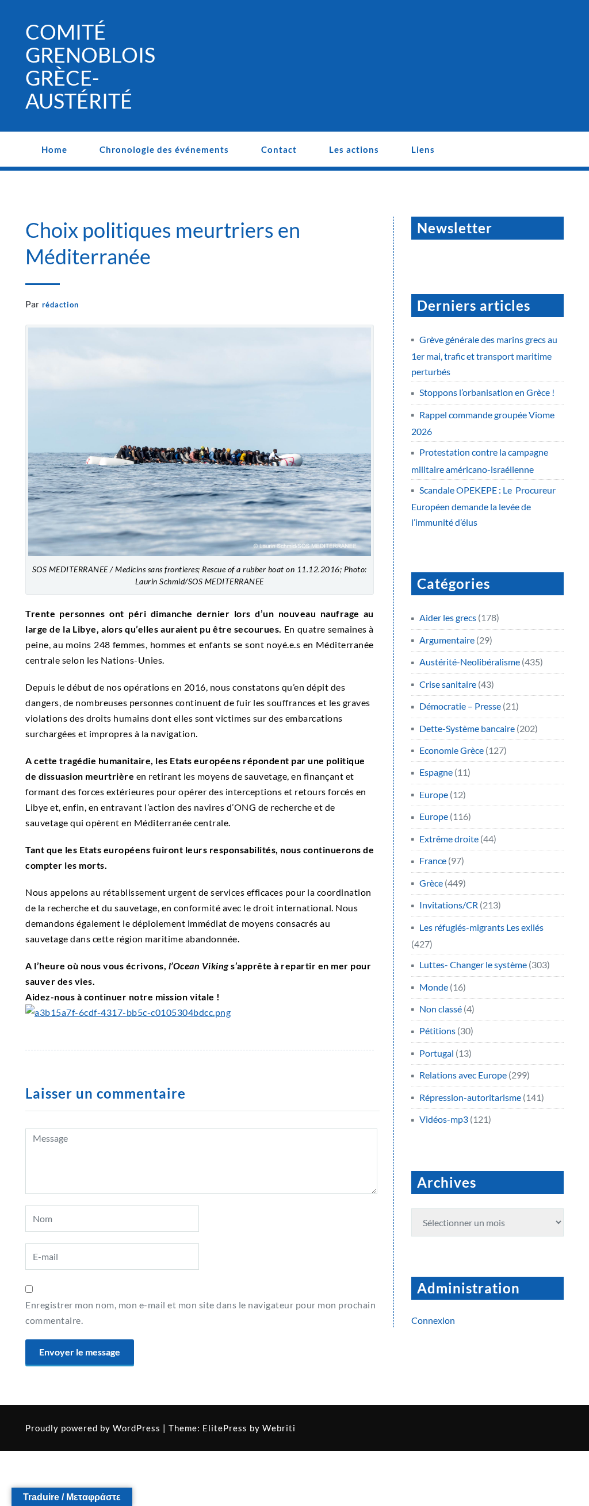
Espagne (436, 772)
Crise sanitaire (447, 684)
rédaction (60, 304)
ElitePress (224, 1428)
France (432, 860)
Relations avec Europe (463, 1074)
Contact (279, 149)
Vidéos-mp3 (443, 1119)
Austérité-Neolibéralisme (469, 661)
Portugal (436, 1052)
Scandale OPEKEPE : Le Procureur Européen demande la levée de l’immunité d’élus (483, 505)
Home (54, 149)
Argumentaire (447, 639)
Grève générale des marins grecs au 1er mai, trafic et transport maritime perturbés (484, 355)
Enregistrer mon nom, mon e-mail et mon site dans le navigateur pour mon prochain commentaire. (200, 1312)
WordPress (136, 1428)
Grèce (431, 882)
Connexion (433, 1320)
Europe (433, 794)
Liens (423, 149)
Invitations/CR (448, 904)
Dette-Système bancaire (467, 728)
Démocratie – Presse (460, 705)
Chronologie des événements (164, 149)
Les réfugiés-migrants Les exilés (481, 927)
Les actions (354, 149)
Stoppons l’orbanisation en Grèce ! (486, 392)
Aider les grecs (447, 617)
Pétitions (437, 1030)
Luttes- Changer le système (473, 964)
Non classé (440, 1008)
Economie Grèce (451, 750)
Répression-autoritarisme (470, 1097)
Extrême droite (449, 838)
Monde (433, 986)
